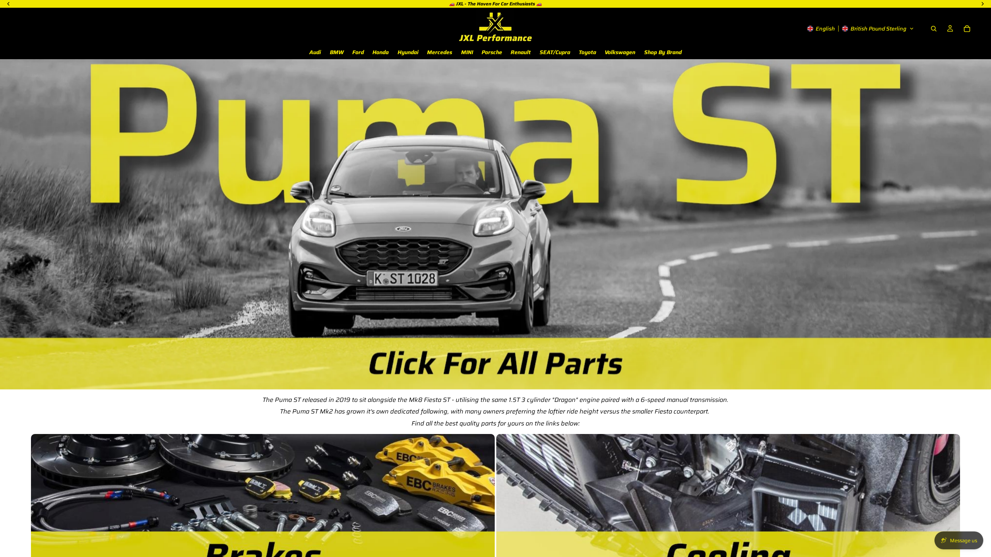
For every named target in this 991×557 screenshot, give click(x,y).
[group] (495, 224)
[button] (860, 28)
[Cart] (967, 28)
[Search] (933, 28)
